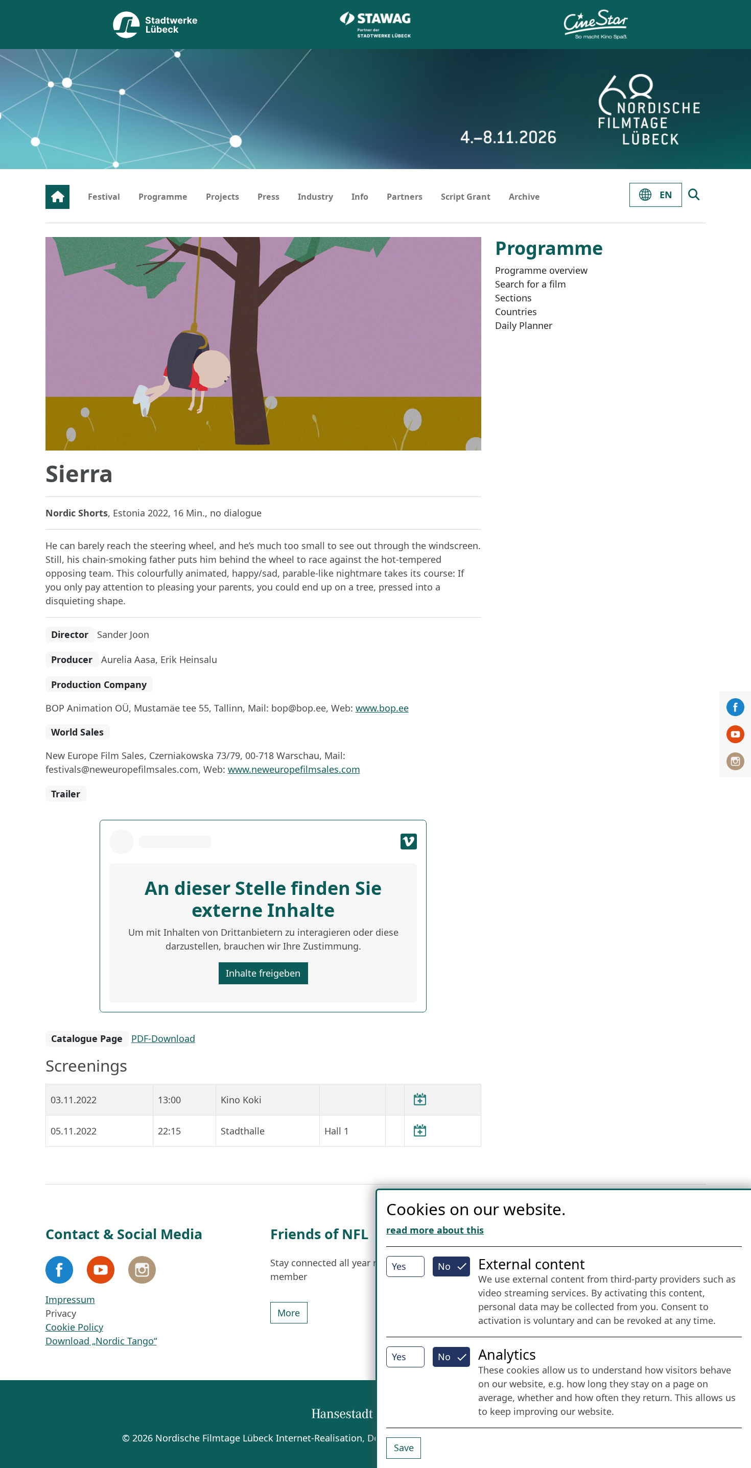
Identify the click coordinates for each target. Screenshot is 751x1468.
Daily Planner (523, 325)
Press (268, 196)
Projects (222, 196)
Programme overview (541, 270)
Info (359, 196)
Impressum (70, 1299)
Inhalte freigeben (263, 973)
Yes (399, 1266)
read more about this (435, 1230)
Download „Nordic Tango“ (101, 1341)
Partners (405, 196)
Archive (524, 196)
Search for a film (530, 284)
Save (404, 1447)
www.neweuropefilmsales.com (294, 769)
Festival (104, 196)
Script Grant (465, 196)
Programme (162, 196)
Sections (513, 298)
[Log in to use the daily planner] (420, 1099)
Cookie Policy (74, 1327)
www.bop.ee (382, 708)
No (444, 1266)
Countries (516, 311)
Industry (315, 196)
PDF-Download (163, 1038)
